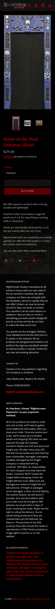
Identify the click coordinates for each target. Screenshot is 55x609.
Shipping (8, 156)
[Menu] (49, 5)
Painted (8, 167)
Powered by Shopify (41, 598)
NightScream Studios (21, 598)
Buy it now (27, 191)
